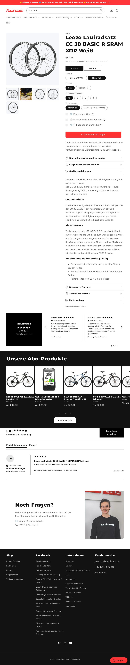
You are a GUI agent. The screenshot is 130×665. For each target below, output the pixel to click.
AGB (67, 575)
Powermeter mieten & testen (48, 611)
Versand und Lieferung (76, 588)
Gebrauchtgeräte (43, 570)
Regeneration (12, 575)
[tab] (16, 446)
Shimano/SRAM (76, 78)
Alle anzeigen (65, 420)
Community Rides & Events (78, 570)
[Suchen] (101, 10)
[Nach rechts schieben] (70, 413)
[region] (83, 327)
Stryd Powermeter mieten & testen (48, 617)
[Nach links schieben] (59, 413)
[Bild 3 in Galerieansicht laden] (39, 94)
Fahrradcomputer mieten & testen (48, 605)
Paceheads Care (43, 566)
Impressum (70, 606)
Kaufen (92, 68)
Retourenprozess (73, 592)
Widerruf (69, 597)
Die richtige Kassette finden (48, 594)
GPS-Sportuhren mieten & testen (47, 624)
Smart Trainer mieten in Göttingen (46, 588)
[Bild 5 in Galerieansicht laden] (12, 107)
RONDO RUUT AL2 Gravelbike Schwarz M (107, 398)
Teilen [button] (75, 470)
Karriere (69, 566)
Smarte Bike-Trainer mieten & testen (49, 580)
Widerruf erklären (73, 601)
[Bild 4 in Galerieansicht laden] (53, 94)
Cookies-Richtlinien (74, 583)
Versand (79, 61)
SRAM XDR (96, 78)
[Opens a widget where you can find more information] (118, 660)
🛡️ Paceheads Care (80, 114)
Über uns (70, 561)
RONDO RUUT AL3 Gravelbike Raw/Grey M (20, 398)
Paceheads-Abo (43, 561)
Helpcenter (100, 572)
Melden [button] (69, 470)
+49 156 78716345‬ (105, 567)
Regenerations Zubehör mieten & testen (50, 632)
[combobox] (65, 10)
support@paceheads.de (107, 561)
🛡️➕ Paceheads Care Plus (84, 125)
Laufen (9, 570)
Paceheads (60, 659)
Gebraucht (83, 88)
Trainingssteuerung (15, 579)
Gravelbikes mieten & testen (48, 599)
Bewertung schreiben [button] (111, 433)
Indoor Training (13, 561)
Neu (70, 88)
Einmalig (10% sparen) (94, 108)
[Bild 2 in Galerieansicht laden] (26, 94)
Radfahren (11, 566)
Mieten (74, 68)
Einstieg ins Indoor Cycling (48, 575)
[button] (31, 17)
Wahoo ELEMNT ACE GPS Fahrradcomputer (47, 398)
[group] (19, 431)
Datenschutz (71, 579)
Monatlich (72, 108)
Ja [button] (64, 470)
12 (69, 98)
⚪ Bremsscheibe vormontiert (86, 119)
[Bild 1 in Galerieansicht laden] (12, 94)
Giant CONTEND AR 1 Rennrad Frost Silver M (75, 398)
